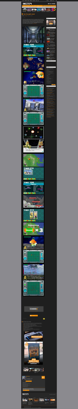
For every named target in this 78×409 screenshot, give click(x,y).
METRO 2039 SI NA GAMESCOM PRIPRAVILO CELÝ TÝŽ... (50, 111)
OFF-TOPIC (48, 87)
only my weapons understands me (50, 105)
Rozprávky (34, 0)
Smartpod (26, 0)
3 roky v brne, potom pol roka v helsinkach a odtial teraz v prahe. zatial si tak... (51, 98)
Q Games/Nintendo (28, 378)
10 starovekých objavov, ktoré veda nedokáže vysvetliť (52, 402)
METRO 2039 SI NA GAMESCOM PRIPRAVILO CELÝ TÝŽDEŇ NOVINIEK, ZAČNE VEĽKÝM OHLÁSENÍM (51, 33)
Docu (38, 0)
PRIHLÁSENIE (53, 0)
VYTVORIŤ (52, 84)
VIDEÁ (30, 5)
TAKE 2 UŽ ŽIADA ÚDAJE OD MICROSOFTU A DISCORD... (50, 89)
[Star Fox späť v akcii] (33, 34)
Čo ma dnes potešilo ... (49, 78)
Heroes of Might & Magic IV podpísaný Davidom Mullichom (51, 25)
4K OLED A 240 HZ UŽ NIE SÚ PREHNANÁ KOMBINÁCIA (50, 92)
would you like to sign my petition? (50, 100)
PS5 (49, 5)
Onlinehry (31, 0)
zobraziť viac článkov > (25, 330)
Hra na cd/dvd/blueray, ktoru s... (50, 71)
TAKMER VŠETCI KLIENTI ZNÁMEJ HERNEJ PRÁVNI (24, 11)
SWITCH (51, 5)
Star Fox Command (24, 384)
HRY (32, 5)
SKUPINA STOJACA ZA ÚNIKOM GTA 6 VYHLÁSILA (29, 11)
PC (42, 5)
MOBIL (54, 5)
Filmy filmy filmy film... (49, 81)
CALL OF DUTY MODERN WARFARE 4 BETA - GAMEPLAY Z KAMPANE (52, 30)
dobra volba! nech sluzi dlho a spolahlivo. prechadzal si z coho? (50, 93)
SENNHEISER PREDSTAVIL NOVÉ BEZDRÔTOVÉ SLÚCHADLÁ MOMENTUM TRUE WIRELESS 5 (50, 55)
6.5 (43, 377)
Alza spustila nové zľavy (26, 327)
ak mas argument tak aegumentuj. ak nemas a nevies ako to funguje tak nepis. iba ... (51, 96)
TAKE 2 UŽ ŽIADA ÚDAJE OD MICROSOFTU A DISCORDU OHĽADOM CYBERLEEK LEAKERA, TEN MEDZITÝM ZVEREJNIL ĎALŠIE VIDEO (51, 51)
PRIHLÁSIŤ (26, 390)
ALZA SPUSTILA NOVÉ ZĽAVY (52, 11)
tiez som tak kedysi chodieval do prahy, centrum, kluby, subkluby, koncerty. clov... (50, 88)
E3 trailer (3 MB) (34, 23)
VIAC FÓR (54, 84)
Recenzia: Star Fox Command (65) (26, 383)
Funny (36, 0)
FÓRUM (38, 5)
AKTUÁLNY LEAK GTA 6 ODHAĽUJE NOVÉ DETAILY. (43, 11)
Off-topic (47, 75)
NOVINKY (24, 5)
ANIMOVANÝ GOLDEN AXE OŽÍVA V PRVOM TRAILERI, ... (50, 101)
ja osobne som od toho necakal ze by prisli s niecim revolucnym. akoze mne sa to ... (51, 91)
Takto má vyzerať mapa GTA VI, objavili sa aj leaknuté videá (30, 325)
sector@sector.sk (39, 407)
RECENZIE (27, 5)
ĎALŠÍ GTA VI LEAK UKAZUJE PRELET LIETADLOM (34, 11)
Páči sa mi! (34, 315)
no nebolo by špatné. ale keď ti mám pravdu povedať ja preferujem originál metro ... (51, 112)
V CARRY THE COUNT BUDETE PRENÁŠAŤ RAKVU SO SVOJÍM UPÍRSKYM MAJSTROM (51, 39)
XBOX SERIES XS (46, 5)
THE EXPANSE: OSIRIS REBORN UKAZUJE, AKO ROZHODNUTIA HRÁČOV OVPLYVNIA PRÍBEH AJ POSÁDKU (51, 45)
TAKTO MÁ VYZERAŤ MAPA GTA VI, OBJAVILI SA (39, 11)
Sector (23, 0)
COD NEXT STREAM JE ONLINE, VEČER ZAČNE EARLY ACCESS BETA (52, 48)
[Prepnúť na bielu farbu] (56, 0)
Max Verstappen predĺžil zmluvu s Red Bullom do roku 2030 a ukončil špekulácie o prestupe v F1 (25, 403)
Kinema (28, 0)
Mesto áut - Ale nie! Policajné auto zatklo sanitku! (47, 403)
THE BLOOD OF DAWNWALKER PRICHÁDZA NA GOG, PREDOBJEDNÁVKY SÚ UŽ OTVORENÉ (51, 42)
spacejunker (26, 15)
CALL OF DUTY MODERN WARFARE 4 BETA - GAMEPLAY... (51, 106)
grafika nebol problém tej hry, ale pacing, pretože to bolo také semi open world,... (50, 114)
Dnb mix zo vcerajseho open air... (50, 68)
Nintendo (32, 378)
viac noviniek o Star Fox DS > (25, 386)
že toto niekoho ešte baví (49, 117)
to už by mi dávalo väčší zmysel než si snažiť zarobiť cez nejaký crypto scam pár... (51, 109)
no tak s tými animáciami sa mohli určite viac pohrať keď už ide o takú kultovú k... (51, 102)
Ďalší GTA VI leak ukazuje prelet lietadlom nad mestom (30, 324)
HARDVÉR (35, 5)
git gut (47, 107)
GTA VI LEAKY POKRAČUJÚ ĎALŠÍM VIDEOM (48, 11)
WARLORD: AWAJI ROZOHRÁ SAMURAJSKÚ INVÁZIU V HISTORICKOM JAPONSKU (51, 58)
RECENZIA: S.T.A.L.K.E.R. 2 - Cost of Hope (28, 328)
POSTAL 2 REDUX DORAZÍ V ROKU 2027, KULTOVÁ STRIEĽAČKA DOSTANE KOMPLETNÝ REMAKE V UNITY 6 (51, 36)
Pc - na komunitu (48, 74)
